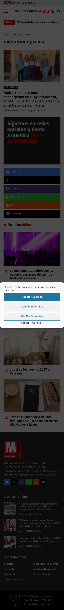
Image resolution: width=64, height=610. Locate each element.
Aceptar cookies (32, 296)
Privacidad (36, 322)
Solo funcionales (32, 306)
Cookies (25, 322)
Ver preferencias (32, 316)
